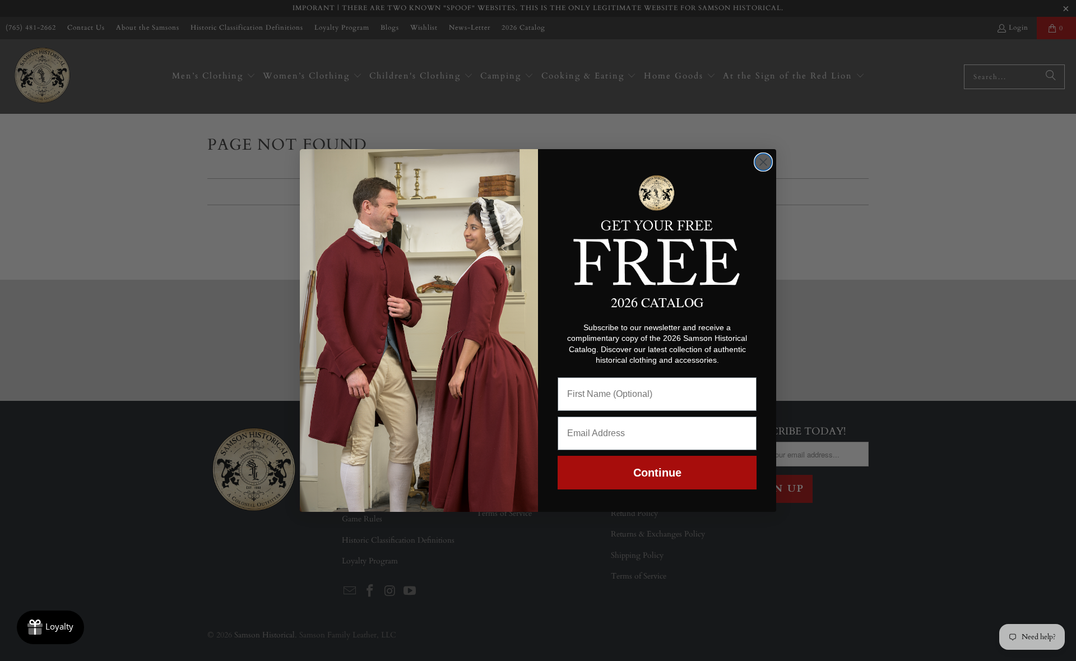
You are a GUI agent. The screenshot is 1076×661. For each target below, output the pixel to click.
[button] (657, 228)
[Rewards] (50, 627)
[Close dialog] (763, 162)
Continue (657, 472)
